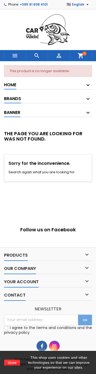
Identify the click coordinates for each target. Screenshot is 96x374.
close (12, 362)
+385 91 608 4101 (34, 4)
